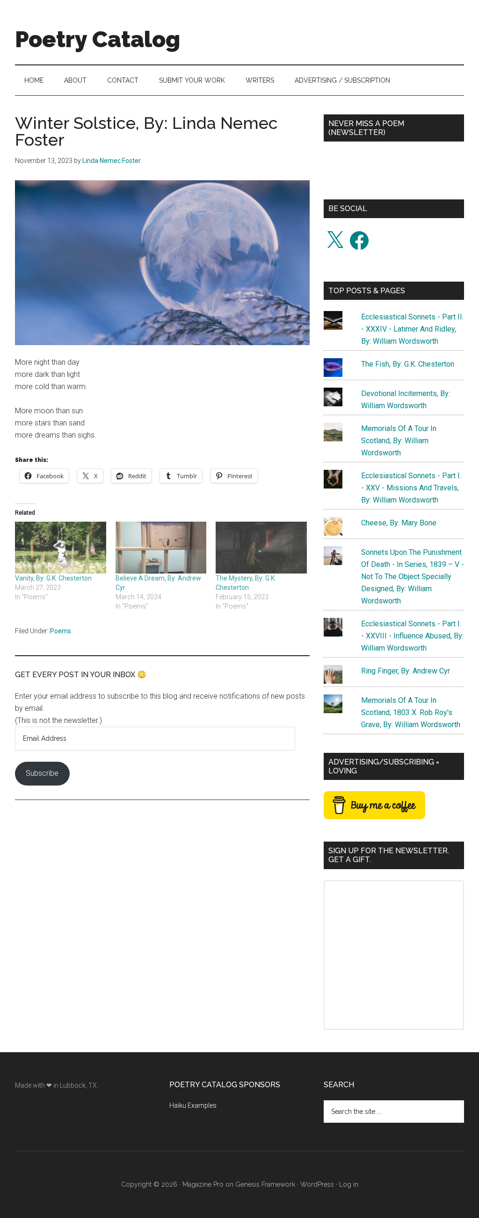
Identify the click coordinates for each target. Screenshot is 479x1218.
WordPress (317, 1184)
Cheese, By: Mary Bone (398, 522)
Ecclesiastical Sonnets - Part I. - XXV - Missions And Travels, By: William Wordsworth (411, 487)
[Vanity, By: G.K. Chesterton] (60, 548)
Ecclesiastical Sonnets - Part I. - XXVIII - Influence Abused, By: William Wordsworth (412, 635)
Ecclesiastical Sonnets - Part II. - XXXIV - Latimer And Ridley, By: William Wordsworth (412, 329)
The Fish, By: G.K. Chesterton (407, 364)
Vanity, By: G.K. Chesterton (53, 578)
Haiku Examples (193, 1105)
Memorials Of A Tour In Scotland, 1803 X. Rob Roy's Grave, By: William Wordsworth (410, 712)
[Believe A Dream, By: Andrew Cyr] (161, 548)
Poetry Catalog (97, 39)
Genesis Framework (265, 1184)
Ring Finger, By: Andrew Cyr (405, 670)
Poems (60, 631)
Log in (348, 1184)
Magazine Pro (203, 1184)
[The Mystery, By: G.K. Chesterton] (261, 548)
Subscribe (42, 773)
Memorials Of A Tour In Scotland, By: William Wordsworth (398, 440)
